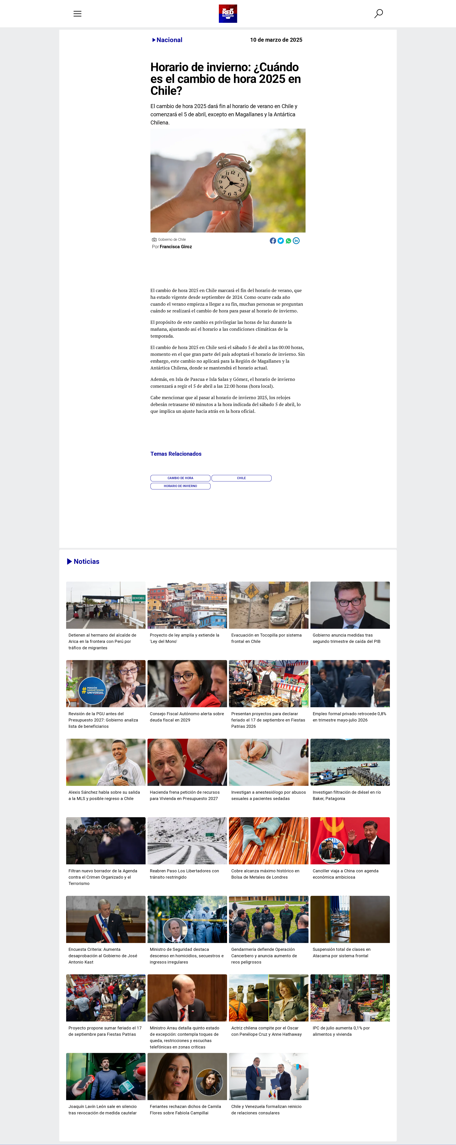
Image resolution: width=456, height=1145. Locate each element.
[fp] (106, 1021)
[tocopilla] (269, 628)
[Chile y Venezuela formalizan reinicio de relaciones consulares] (269, 1099)
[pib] (350, 628)
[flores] (187, 1099)
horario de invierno (180, 486)
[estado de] (187, 1021)
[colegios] (350, 942)
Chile (241, 478)
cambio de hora (180, 478)
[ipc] (350, 1021)
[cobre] (269, 864)
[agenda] (106, 864)
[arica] (106, 628)
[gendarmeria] (269, 942)
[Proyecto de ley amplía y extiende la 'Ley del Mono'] (187, 628)
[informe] (187, 942)
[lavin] (106, 1099)
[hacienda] (187, 785)
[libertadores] (187, 864)
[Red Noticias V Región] (77, 14)
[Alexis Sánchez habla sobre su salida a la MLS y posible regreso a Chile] (106, 785)
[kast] (106, 942)
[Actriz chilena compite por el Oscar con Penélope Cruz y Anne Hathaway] (269, 1021)
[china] (350, 864)
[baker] (350, 785)
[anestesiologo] (269, 785)
